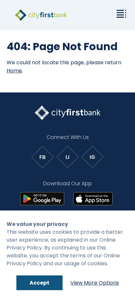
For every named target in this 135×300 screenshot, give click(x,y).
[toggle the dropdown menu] (120, 13)
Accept (39, 283)
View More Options (94, 283)
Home (14, 70)
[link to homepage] (41, 15)
